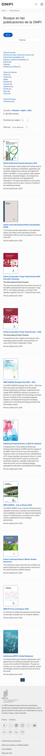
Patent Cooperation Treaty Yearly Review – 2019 (22, 332)
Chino (5, 93)
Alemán (6, 77)
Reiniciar (22, 40)
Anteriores (7, 101)
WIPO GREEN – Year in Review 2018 (17, 505)
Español (6, 82)
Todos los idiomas (10, 72)
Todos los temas (9, 52)
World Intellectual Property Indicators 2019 (20, 163)
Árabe (5, 75)
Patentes (15, 110)
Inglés (23, 110)
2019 (29, 110)
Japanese (7, 86)
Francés (6, 84)
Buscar (8, 35)
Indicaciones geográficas (12, 57)
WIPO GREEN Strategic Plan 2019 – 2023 (19, 382)
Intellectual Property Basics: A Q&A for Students (22, 444)
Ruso (5, 91)
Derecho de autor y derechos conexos (17, 55)
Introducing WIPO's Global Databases (18, 656)
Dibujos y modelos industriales (14, 60)
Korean (6, 89)
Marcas (6, 62)
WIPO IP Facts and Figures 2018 (16, 609)
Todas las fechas (9, 99)
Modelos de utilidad (10, 67)
